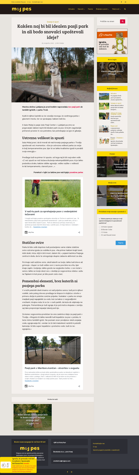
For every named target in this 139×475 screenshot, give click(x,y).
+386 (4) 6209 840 (59, 442)
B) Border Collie (106, 229)
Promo (113, 138)
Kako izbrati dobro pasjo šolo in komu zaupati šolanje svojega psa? (33, 417)
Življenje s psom (102, 9)
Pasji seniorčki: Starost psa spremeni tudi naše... (116, 119)
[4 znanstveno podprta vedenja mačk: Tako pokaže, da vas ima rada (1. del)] (105, 129)
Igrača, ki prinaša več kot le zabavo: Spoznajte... (117, 143)
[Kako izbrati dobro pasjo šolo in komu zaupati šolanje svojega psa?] (105, 106)
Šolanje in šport (53, 22)
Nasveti (80, 9)
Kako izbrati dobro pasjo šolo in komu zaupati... (117, 107)
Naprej (120, 243)
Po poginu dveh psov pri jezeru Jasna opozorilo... (117, 98)
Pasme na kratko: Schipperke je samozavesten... (112, 167)
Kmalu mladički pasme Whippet (112, 72)
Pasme (90, 9)
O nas (29, 2)
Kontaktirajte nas (37, 2)
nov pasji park (74, 107)
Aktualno (71, 9)
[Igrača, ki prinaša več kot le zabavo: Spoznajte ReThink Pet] (105, 140)
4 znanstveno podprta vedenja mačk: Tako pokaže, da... (117, 131)
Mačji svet (115, 9)
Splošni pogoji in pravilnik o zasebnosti (106, 450)
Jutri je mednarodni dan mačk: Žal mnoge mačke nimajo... (112, 196)
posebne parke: (76, 172)
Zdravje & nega (116, 113)
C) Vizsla (104, 232)
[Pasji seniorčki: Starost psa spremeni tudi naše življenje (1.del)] (105, 116)
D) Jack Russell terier (108, 235)
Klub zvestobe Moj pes (18, 2)
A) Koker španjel (106, 227)
